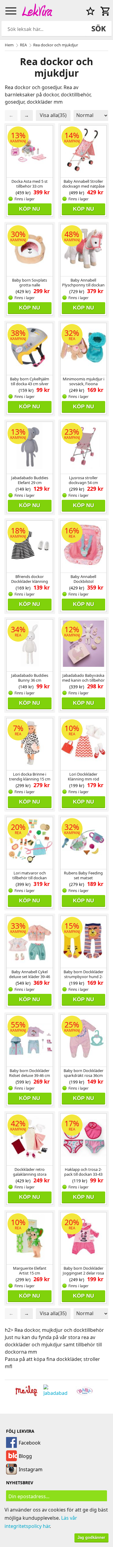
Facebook (30, 1442)
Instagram (30, 1469)
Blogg (25, 1456)
